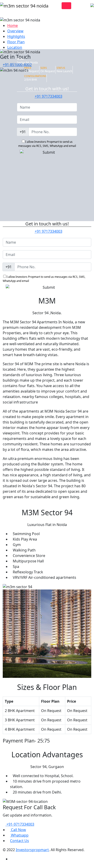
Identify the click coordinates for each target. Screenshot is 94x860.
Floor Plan (16, 41)
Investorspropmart (32, 849)
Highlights (16, 36)
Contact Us (19, 840)
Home (12, 25)
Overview (15, 30)
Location (14, 47)
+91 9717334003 (48, 96)
